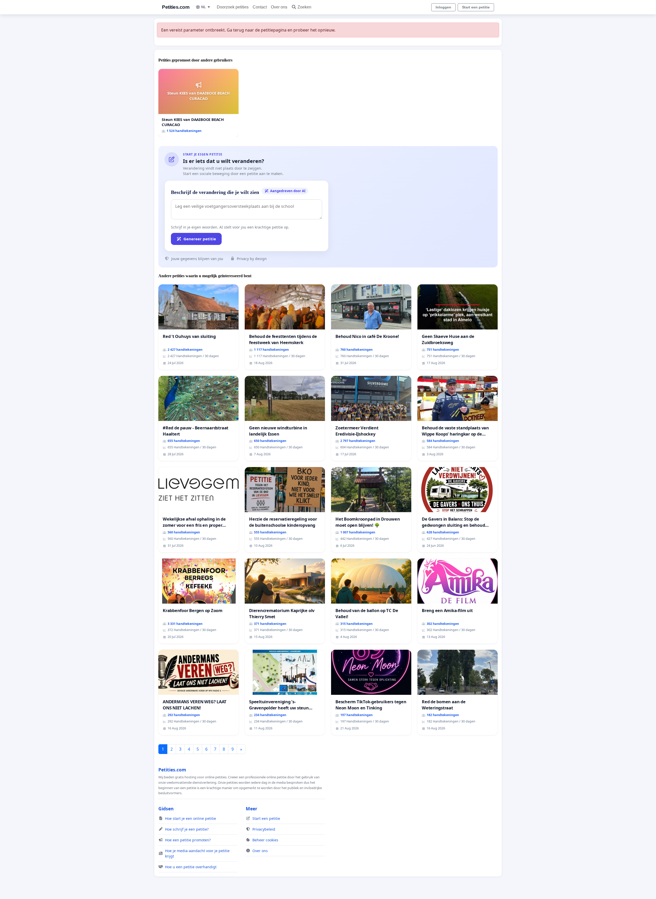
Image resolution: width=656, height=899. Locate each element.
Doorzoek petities (233, 7)
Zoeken (304, 7)
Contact (260, 7)
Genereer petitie (199, 238)
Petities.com (175, 7)
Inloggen (443, 7)
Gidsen (166, 808)
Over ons (279, 7)
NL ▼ (206, 7)
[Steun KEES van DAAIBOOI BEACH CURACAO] (198, 103)
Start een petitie (476, 7)
